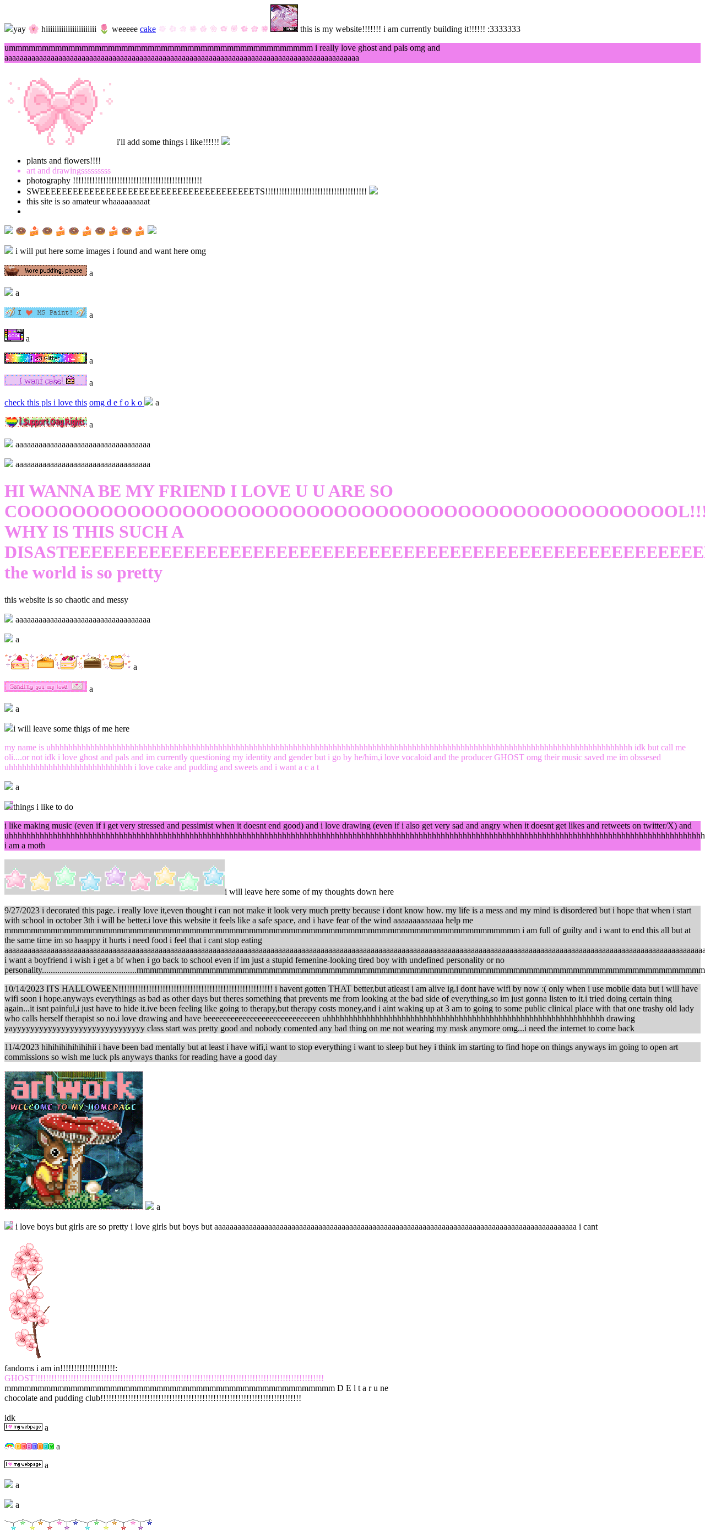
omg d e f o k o (116, 402)
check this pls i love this (45, 402)
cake (148, 29)
